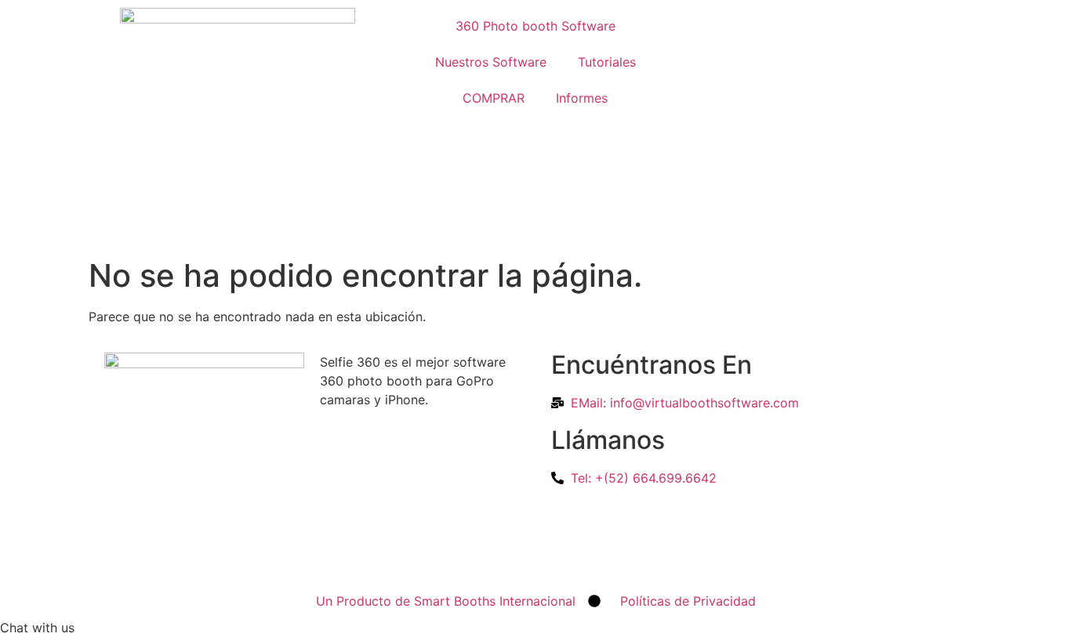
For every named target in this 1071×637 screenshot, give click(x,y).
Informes (582, 98)
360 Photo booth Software (535, 26)
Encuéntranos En (651, 364)
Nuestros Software (490, 62)
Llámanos (608, 440)
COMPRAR (494, 98)
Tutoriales (607, 62)
